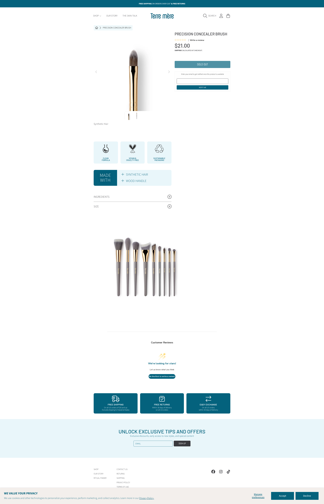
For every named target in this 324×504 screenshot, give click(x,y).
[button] (210, 15)
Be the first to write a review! (162, 376)
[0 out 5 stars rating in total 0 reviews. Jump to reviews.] (181, 40)
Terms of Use (123, 486)
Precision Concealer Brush (117, 27)
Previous (96, 72)
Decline (307, 496)
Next (168, 72)
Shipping (178, 50)
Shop (96, 16)
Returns (121, 473)
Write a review (197, 40)
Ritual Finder (100, 478)
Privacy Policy (123, 482)
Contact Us (122, 469)
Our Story (98, 473)
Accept (282, 496)
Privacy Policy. (146, 498)
